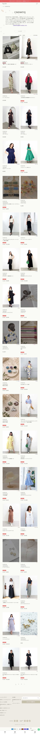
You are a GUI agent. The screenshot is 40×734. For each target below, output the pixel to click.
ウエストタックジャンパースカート (27, 64)
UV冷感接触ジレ (23, 530)
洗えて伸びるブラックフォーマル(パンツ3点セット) (11, 675)
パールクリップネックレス (25, 567)
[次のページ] (24, 684)
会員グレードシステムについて (5, 699)
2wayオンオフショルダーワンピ (8, 530)
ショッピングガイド (3, 697)
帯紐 (21, 349)
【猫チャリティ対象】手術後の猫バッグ (9, 64)
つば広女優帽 (5, 495)
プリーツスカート (24, 134)
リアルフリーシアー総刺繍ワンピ (8, 458)
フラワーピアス (23, 203)
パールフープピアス (6, 567)
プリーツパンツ (5, 134)
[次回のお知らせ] (38, 1)
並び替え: (20, 35)
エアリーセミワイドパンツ (25, 603)
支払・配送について (3, 710)
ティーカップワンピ (6, 97)
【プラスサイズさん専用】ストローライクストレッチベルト (11, 204)
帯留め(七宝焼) (5, 422)
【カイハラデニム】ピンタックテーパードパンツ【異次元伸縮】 (11, 240)
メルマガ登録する (31, 701)
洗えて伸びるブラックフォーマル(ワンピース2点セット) (29, 675)
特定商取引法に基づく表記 (16, 700)
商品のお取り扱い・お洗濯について (5, 705)
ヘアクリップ (23, 312)
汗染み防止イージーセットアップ (26, 458)
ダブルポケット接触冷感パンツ (8, 275)
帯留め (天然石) (5, 385)
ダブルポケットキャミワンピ (7, 312)
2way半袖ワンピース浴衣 (25, 384)
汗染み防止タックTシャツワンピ (26, 275)
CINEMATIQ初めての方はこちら (20, 25)
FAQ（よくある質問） (4, 701)
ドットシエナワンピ (6, 639)
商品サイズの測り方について (5, 708)
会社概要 (13, 697)
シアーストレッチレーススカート (26, 239)
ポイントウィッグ (6, 349)
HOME (3, 6)
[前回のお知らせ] (2, 1)
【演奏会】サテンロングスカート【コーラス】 (11, 602)
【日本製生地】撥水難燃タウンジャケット (28, 97)
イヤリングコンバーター (25, 640)
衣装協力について (3, 712)
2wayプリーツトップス (7, 168)
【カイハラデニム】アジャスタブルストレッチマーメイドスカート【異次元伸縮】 (29, 421)
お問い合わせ (2, 715)
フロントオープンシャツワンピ (26, 495)
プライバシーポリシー (16, 703)
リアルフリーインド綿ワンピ (26, 167)
